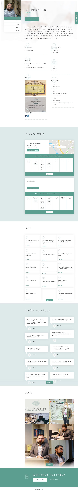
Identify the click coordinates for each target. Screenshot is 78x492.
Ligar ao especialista (33, 150)
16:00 (42, 167)
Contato (17, 21)
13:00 (35, 163)
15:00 (42, 164)
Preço (18, 24)
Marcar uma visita (32, 18)
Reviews (17, 27)
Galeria (17, 30)
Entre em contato (46, 18)
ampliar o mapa (61, 147)
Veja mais (49, 300)
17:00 (42, 169)
